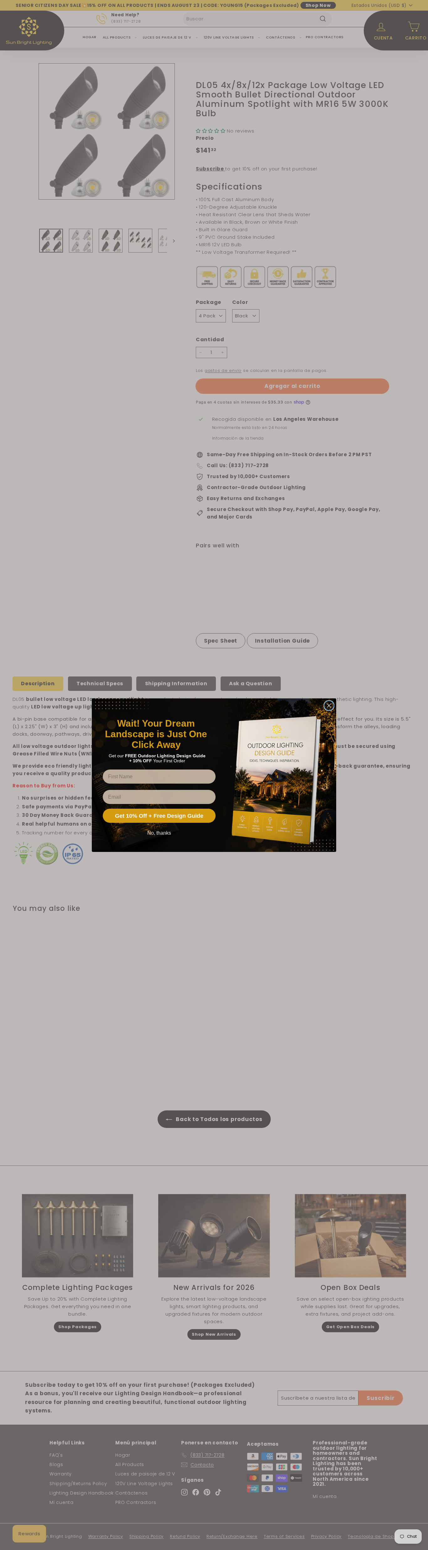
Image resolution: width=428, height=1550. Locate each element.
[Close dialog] (329, 705)
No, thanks (159, 833)
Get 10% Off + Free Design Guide (159, 816)
